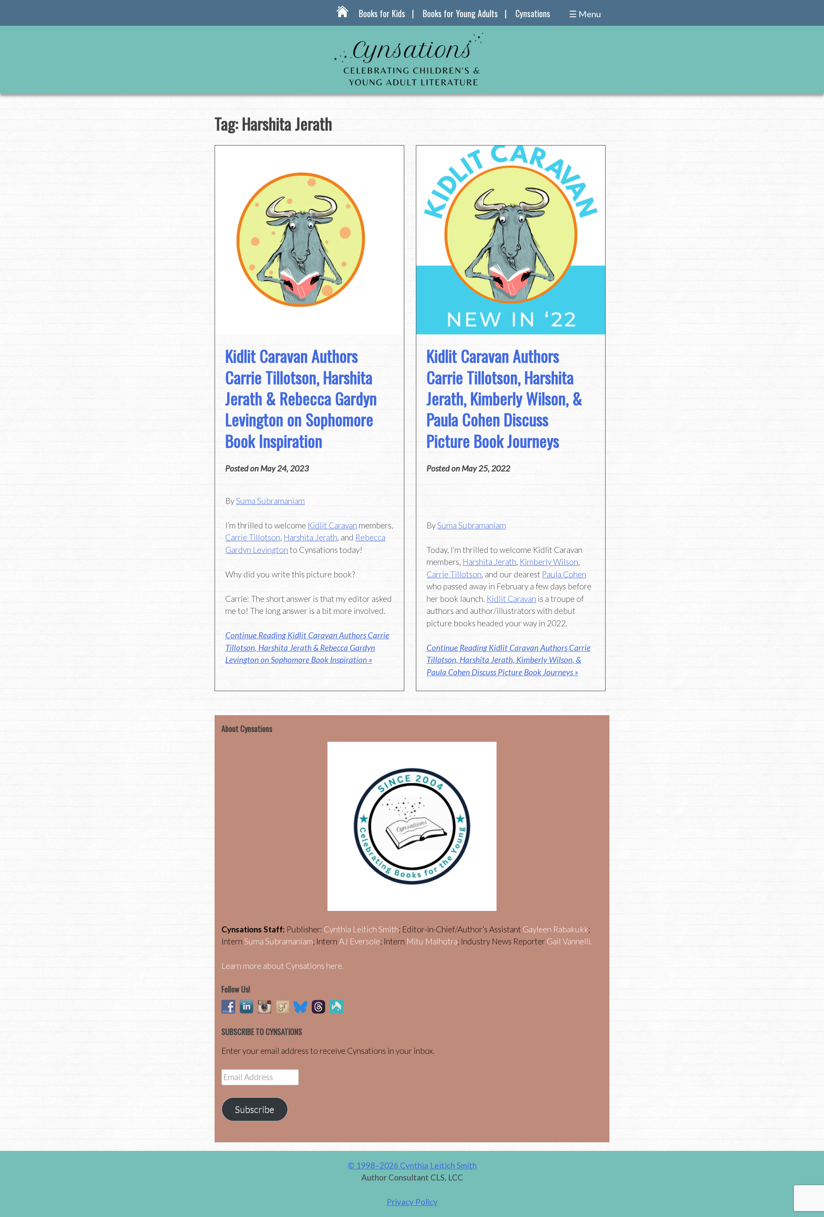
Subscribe (254, 1109)
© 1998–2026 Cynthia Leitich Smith (412, 1165)
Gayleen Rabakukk (555, 929)
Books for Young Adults (460, 13)
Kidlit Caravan (332, 525)
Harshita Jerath (310, 537)
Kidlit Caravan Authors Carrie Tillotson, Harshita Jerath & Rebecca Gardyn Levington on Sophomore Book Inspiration (301, 397)
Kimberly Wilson (549, 562)
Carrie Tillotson (252, 537)
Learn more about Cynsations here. (282, 966)
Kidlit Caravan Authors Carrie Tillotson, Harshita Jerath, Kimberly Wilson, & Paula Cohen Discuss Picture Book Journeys (504, 397)
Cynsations (532, 13)
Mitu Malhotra (431, 941)
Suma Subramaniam (270, 501)
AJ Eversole (359, 941)
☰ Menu (585, 14)
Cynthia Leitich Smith (361, 929)
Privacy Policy (412, 1202)
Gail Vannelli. (569, 941)
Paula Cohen (564, 574)
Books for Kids (382, 13)
